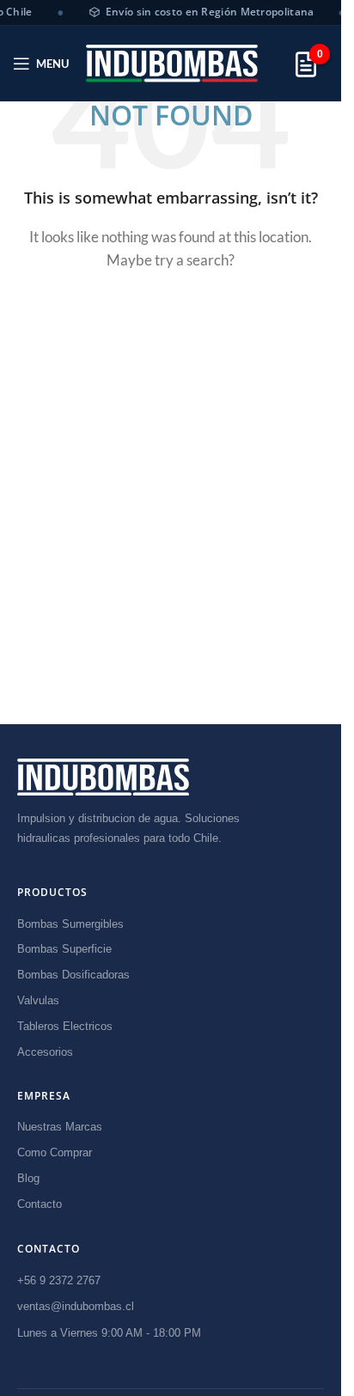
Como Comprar (54, 1152)
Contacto (39, 1204)
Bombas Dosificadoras (73, 974)
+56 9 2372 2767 (59, 1280)
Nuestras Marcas (59, 1126)
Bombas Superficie (64, 948)
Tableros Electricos (65, 1026)
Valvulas (38, 1000)
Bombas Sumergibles (70, 923)
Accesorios (45, 1051)
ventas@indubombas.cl (75, 1306)
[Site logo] (172, 63)
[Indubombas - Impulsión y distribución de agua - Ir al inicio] (103, 777)
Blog (28, 1178)
